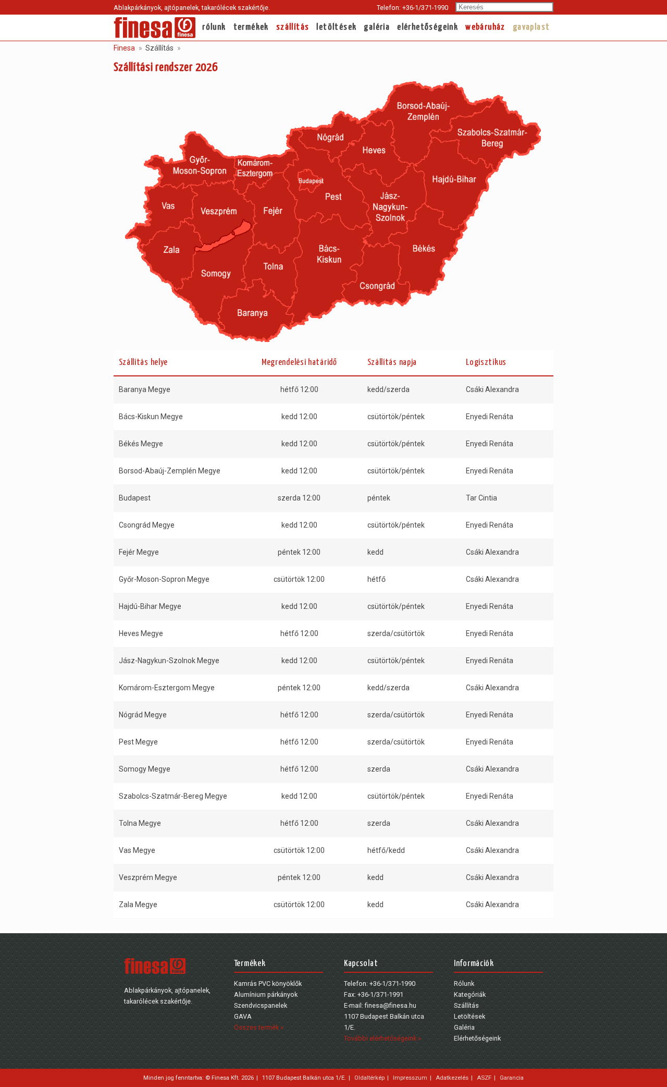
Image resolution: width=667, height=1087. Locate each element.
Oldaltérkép (369, 1077)
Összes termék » (258, 1027)
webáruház (485, 27)
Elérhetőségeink (427, 27)
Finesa (124, 48)
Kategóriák (470, 994)
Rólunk (214, 27)
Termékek (251, 27)
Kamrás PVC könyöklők (268, 983)
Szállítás (293, 27)
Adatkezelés (452, 1077)
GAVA (243, 1016)
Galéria (377, 27)
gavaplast (531, 27)
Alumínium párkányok (266, 994)
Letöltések (336, 27)
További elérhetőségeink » (382, 1038)
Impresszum (410, 1077)
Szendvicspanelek (260, 1005)
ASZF (484, 1077)
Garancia (512, 1077)
